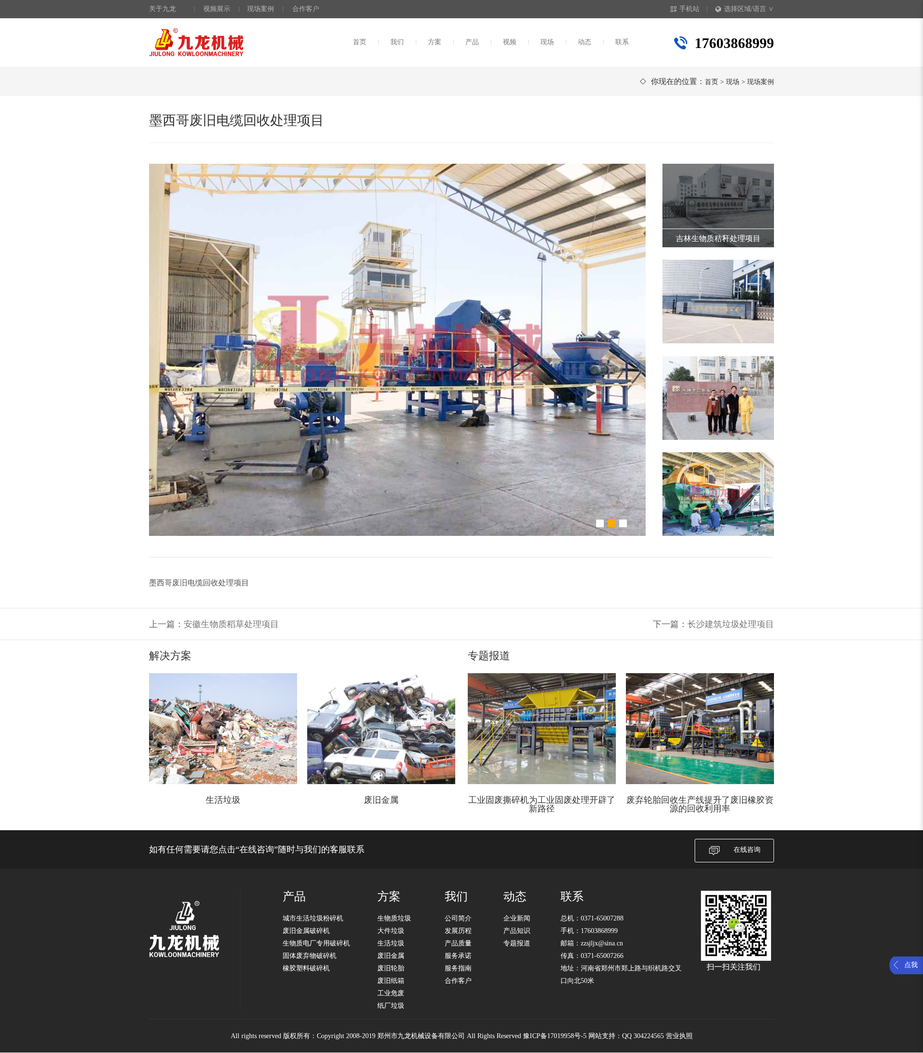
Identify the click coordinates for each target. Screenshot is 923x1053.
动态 (584, 42)
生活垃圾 (390, 943)
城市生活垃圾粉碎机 (313, 918)
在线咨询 (747, 849)
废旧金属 (390, 955)
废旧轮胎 (390, 968)
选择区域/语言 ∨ (749, 8)
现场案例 (260, 8)
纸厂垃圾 (390, 1005)
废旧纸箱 (390, 980)
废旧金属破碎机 (306, 930)
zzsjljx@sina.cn (602, 943)
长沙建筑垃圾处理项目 (730, 624)
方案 (434, 42)
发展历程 (458, 930)
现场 (547, 42)
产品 (472, 42)
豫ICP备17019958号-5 (554, 1036)
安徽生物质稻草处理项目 (231, 624)
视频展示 (216, 8)
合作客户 (305, 8)
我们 (397, 42)
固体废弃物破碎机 (310, 955)
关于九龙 (162, 8)
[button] (600, 523)
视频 (509, 42)
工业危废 (390, 993)
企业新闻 (516, 918)
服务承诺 (458, 955)
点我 (911, 964)
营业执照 (679, 1036)
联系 (622, 42)
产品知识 (516, 930)
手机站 (689, 8)
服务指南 (458, 968)
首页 (359, 42)
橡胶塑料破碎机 (306, 968)
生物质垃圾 (394, 918)
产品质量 (458, 943)
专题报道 (516, 943)
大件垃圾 (390, 930)
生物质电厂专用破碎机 (316, 943)
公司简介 (458, 918)
